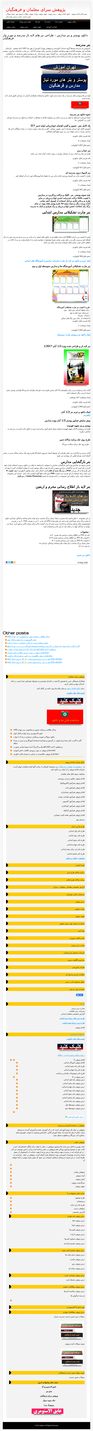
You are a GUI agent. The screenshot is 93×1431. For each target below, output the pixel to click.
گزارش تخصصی (78, 1212)
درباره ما (48, 22)
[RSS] (14, 562)
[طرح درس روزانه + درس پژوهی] (71, 1339)
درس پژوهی (24, 27)
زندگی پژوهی (71, 22)
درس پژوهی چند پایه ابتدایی (74, 1101)
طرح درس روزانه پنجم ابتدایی (73, 1023)
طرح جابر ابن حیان (77, 1205)
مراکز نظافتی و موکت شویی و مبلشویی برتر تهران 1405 (28, 636)
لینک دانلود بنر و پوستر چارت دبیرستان (73, 335)
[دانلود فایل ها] (65, 725)
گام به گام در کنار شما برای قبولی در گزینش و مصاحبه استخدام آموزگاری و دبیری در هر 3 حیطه (43, 646)
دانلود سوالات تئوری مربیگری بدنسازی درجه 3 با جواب (27, 643)
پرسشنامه (81, 1201)
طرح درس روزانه (25, 22)
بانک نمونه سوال (49, 1400)
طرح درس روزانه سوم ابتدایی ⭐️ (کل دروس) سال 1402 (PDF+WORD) (34, 659)
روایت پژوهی (10, 27)
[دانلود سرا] (70, 705)
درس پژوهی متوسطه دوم (75, 1108)
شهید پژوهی (37, 27)
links (82, 1004)
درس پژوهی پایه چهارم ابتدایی (73, 1087)
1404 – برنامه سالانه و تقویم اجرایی (71, 1055)
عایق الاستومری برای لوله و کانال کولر (21, 640)
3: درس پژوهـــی (78, 1077)
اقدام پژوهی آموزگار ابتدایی (74, 1063)
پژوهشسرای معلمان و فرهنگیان (70, 767)
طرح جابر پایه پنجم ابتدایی (75, 1066)
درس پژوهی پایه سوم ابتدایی (74, 1094)
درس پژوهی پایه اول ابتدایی (74, 1080)
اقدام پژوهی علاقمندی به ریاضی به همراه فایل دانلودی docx (30, 656)
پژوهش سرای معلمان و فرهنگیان (35, 9)
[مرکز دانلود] (74, 1117)
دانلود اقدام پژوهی (73, 688)
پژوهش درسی (79, 1208)
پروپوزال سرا (49, 1405)
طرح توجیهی (80, 1198)
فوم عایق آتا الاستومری (76, 1307)
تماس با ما (59, 22)
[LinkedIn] (12, 562)
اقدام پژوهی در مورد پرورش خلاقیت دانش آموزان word (28, 653)
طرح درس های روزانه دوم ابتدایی (72, 1018)
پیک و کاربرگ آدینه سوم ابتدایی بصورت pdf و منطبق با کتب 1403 (31, 649)
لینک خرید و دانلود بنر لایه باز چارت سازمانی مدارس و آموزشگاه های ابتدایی (57, 261)
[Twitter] (9, 562)
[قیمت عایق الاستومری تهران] (47, 1411)
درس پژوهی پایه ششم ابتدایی (73, 1098)
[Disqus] (46, 597)
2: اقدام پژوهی (79, 1060)
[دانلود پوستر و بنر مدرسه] (80, 109)
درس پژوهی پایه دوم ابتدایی (74, 1090)
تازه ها (38, 22)
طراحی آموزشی (51, 27)
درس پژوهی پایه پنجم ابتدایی (74, 1083)
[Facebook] (7, 562)
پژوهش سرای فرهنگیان (49, 1396)
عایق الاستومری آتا (49, 1387)
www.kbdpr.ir (77, 1034)
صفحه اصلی (10, 22)
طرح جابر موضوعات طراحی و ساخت (70, 1073)
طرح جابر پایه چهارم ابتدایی (74, 1070)
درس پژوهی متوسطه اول (75, 1105)
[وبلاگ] (72, 1366)
